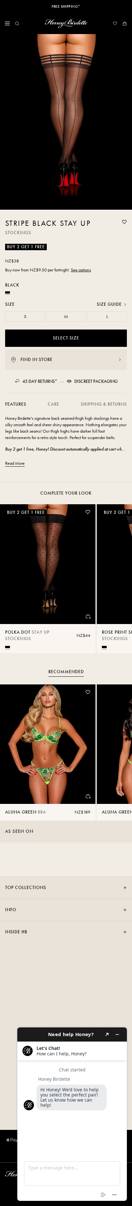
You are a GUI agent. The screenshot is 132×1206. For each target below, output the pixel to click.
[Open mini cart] (124, 23)
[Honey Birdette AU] (66, 23)
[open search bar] (17, 23)
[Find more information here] (72, 1114)
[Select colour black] (7, 647)
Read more (15, 463)
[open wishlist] (115, 23)
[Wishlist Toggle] (124, 221)
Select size (66, 338)
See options (81, 270)
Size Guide (109, 304)
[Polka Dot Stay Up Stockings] (47, 564)
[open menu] (7, 23)
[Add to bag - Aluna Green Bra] (88, 796)
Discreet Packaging (96, 381)
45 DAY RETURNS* (39, 381)
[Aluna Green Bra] (47, 744)
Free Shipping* (66, 6)
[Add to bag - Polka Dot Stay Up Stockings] (88, 616)
